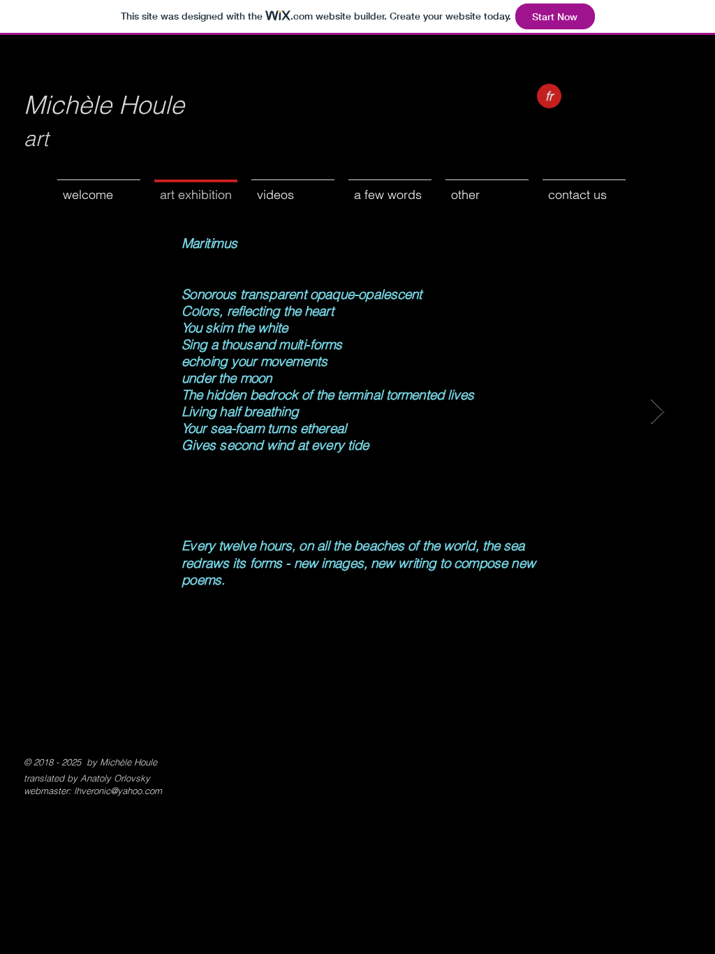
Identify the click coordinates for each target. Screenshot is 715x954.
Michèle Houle (104, 104)
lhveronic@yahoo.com (118, 790)
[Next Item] (657, 411)
